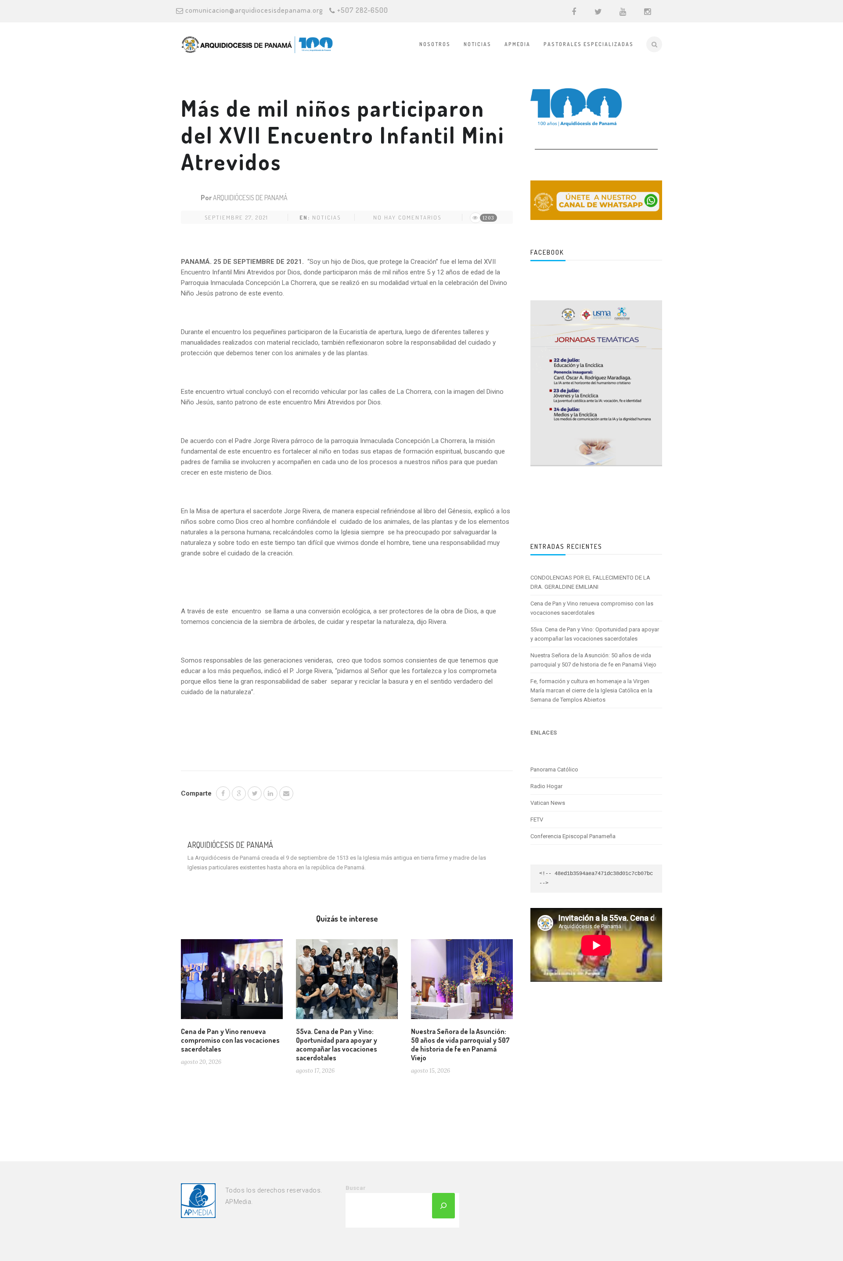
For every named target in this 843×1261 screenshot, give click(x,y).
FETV (536, 819)
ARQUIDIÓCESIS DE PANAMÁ (250, 197)
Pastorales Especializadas (589, 44)
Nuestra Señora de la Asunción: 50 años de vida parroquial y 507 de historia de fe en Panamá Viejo (460, 1044)
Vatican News (547, 803)
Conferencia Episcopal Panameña (573, 836)
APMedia (517, 44)
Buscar (356, 1188)
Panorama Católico (554, 769)
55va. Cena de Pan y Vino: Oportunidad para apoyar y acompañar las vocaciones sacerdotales (336, 1044)
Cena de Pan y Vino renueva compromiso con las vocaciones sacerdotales (230, 1040)
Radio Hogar (546, 786)
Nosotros (434, 44)
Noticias (477, 44)
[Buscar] (443, 1205)
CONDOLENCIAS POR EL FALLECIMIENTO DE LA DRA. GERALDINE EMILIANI (590, 582)
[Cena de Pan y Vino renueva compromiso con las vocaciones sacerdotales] (232, 982)
